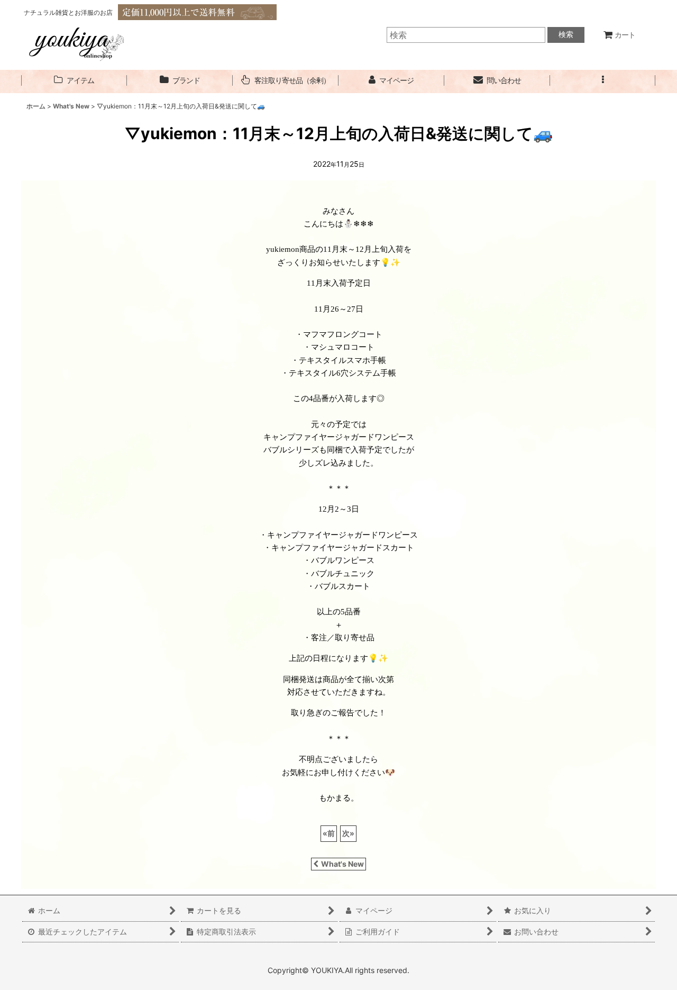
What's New (342, 863)
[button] (603, 81)
